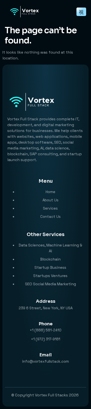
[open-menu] (81, 12)
